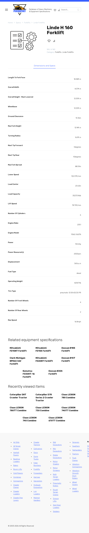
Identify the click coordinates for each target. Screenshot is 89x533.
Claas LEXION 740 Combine (30, 419)
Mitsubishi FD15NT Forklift (18, 349)
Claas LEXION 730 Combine (42, 409)
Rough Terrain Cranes (55, 492)
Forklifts (27, 23)
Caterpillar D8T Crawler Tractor (18, 396)
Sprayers (75, 442)
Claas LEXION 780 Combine (68, 396)
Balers (15, 466)
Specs (18, 23)
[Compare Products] (58, 10)
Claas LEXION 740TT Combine (70, 409)
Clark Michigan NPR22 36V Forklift (17, 361)
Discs (36, 453)
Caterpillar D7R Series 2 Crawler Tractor (44, 397)
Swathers (76, 446)
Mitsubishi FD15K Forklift (43, 349)
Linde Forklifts (39, 23)
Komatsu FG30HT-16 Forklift (29, 374)
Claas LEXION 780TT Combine (18, 409)
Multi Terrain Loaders (56, 476)
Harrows (37, 477)
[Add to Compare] (54, 41)
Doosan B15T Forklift (68, 359)
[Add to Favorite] (49, 41)
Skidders (56, 512)
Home (10, 23)
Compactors (18, 481)
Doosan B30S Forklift (55, 372)
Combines (17, 477)
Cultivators (38, 449)
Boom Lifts (17, 469)
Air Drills (16, 442)
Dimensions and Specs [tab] (44, 66)
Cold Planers (18, 473)
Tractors (75, 454)
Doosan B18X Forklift (68, 349)
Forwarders (38, 473)
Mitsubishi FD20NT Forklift (44, 359)
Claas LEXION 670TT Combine (57, 419)
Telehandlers (77, 450)
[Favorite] (55, 10)
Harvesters (38, 481)
